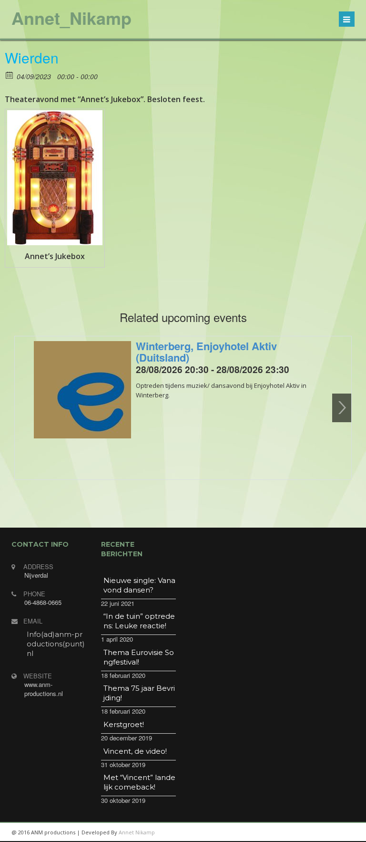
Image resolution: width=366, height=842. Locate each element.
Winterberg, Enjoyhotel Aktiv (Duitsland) (206, 351)
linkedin (278, 832)
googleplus (299, 832)
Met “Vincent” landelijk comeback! (139, 782)
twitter (321, 832)
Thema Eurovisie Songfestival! (138, 657)
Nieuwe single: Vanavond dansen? (139, 585)
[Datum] (10, 74)
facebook (342, 832)
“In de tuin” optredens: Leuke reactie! (139, 621)
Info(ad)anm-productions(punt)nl (56, 644)
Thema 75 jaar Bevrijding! (139, 693)
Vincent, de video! (135, 751)
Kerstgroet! (123, 724)
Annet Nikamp (137, 832)
